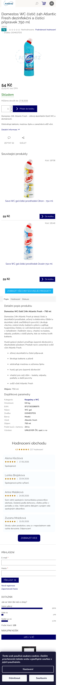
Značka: (13, 32)
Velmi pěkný (6, 606)
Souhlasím (41, 678)
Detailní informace (9, 129)
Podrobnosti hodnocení (45, 29)
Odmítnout (14, 678)
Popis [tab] (6, 299)
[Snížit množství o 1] (11, 110)
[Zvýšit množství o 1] (11, 107)
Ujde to (4, 612)
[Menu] (51, 3)
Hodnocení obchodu (29, 443)
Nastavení (28, 669)
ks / (29, 637)
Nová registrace (8, 585)
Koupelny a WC (32, 399)
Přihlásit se (10, 580)
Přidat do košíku (27, 109)
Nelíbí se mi (6, 619)
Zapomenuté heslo (9, 589)
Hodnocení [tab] (15, 299)
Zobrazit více (29, 538)
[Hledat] (37, 3)
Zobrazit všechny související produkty (29, 291)
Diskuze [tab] (25, 299)
